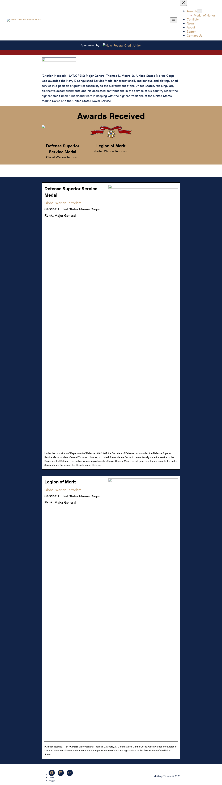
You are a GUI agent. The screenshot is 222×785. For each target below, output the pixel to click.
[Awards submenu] (199, 11)
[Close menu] (183, 3)
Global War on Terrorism (62, 157)
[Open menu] (173, 20)
